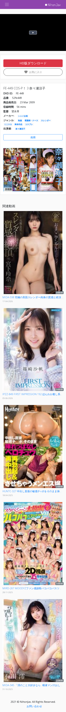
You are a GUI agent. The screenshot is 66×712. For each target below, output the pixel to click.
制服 (20, 120)
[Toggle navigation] (7, 4)
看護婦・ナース (31, 120)
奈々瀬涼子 (20, 128)
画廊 (33, 137)
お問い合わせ (34, 706)
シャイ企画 (23, 116)
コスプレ (29, 124)
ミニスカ (8, 124)
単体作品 (18, 124)
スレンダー (46, 120)
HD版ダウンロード (33, 63)
